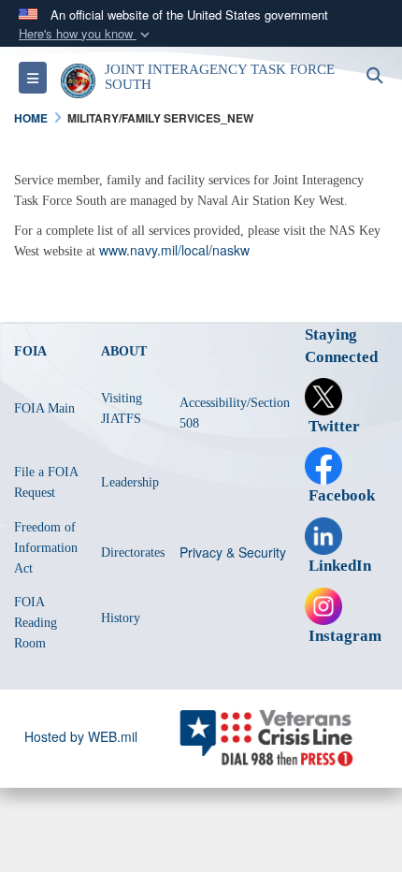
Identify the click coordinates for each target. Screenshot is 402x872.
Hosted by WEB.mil (80, 736)
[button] (86, 34)
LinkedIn (338, 565)
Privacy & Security (232, 552)
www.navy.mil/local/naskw (174, 249)
